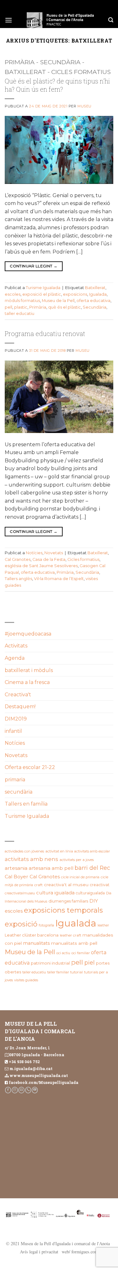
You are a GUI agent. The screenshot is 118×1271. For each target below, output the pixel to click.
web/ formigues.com (80, 1252)
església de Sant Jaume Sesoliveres (41, 565)
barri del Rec (92, 867)
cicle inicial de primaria (80, 877)
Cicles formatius (83, 559)
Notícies (34, 552)
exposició (21, 924)
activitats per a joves (76, 860)
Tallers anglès (18, 578)
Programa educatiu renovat (45, 333)
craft (38, 885)
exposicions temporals (63, 910)
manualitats (36, 943)
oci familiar (80, 953)
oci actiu (63, 953)
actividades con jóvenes (24, 851)
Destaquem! (20, 707)
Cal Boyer (16, 877)
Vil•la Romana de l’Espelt (59, 578)
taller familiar (58, 972)
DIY (93, 901)
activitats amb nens (31, 859)
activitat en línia (59, 851)
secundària (18, 792)
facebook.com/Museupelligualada (43, 1082)
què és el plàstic (64, 307)
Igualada (98, 294)
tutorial (76, 972)
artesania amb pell (51, 868)
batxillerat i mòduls (29, 670)
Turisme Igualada (43, 287)
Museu (84, 106)
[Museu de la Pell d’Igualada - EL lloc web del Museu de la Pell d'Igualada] (60, 20)
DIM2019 (16, 719)
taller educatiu (19, 313)
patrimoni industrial (50, 963)
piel (89, 962)
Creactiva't (18, 695)
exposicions (75, 294)
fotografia (46, 925)
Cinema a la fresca (27, 682)
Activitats (16, 646)
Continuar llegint (33, 266)
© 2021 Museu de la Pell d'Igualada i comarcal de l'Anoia (58, 1243)
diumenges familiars (68, 901)
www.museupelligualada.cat (38, 1075)
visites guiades (26, 980)
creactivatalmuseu (20, 893)
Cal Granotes (18, 559)
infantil (13, 731)
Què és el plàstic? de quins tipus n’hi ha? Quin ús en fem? (57, 85)
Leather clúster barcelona (32, 935)
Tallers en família (26, 804)
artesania (16, 868)
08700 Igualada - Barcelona (36, 1054)
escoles (12, 294)
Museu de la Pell (58, 300)
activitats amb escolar (92, 851)
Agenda (15, 658)
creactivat (100, 884)
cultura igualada (55, 893)
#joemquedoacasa (28, 634)
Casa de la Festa (48, 559)
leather (103, 925)
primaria (15, 780)
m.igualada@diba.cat (31, 1068)
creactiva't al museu (66, 884)
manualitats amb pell (74, 943)
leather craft (70, 935)
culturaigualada (90, 893)
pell (8, 307)
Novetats (53, 552)
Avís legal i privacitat (39, 1252)
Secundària (94, 307)
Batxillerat (95, 287)
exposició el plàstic (41, 294)
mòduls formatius (22, 300)
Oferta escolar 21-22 (30, 767)
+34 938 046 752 (24, 1061)
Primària (37, 307)
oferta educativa (93, 300)
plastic (20, 307)
